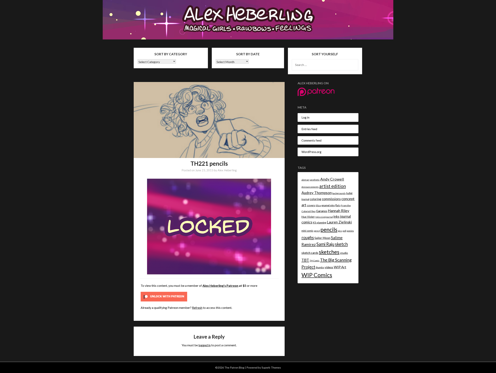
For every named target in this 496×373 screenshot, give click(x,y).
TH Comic (314, 260)
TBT (305, 260)
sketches (329, 252)
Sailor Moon (322, 238)
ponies (350, 230)
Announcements (310, 187)
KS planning (319, 222)
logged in (204, 345)
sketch (341, 244)
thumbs (320, 267)
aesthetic (315, 179)
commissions (331, 199)
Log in (305, 117)
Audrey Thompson (316, 192)
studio (344, 252)
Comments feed (311, 140)
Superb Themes (271, 367)
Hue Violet (308, 216)
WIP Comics (316, 274)
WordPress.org (311, 152)
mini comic (307, 230)
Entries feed (309, 129)
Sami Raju (325, 244)
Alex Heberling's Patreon (220, 285)
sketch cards (309, 252)
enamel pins (328, 205)
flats (337, 205)
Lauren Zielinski (339, 222)
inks (336, 216)
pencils (328, 229)
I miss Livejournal (324, 217)
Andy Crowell (332, 179)
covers (311, 205)
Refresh (197, 307)
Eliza (318, 205)
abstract (305, 179)
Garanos (321, 211)
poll (344, 231)
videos (329, 267)
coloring (315, 199)
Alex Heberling (227, 170)
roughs (307, 237)
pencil (317, 231)
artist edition (332, 186)
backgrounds (339, 193)
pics (340, 231)
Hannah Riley (338, 210)
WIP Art (340, 267)
